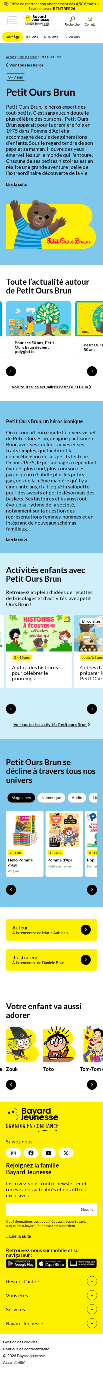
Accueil (11, 57)
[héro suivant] (92, 1085)
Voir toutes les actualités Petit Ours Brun (50, 386)
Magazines (21, 798)
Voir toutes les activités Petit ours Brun (50, 724)
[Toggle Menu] (13, 21)
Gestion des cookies (20, 1341)
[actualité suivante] (92, 371)
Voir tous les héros (26, 64)
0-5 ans (32, 37)
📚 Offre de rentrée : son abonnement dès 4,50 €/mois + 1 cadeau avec (51, 6)
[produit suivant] (92, 890)
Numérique (51, 798)
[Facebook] (31, 1153)
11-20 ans (72, 37)
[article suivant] (92, 709)
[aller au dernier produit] (11, 890)
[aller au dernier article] (11, 709)
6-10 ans (51, 37)
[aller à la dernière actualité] (11, 371)
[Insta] (13, 1153)
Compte (90, 24)
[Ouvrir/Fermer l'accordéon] (92, 1281)
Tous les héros (28, 57)
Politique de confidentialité (26, 1348)
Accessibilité (14, 1362)
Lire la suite (16, 184)
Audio (77, 798)
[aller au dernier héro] (11, 1085)
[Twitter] (66, 1153)
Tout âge (12, 37)
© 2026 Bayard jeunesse (24, 1355)
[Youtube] (48, 1153)
